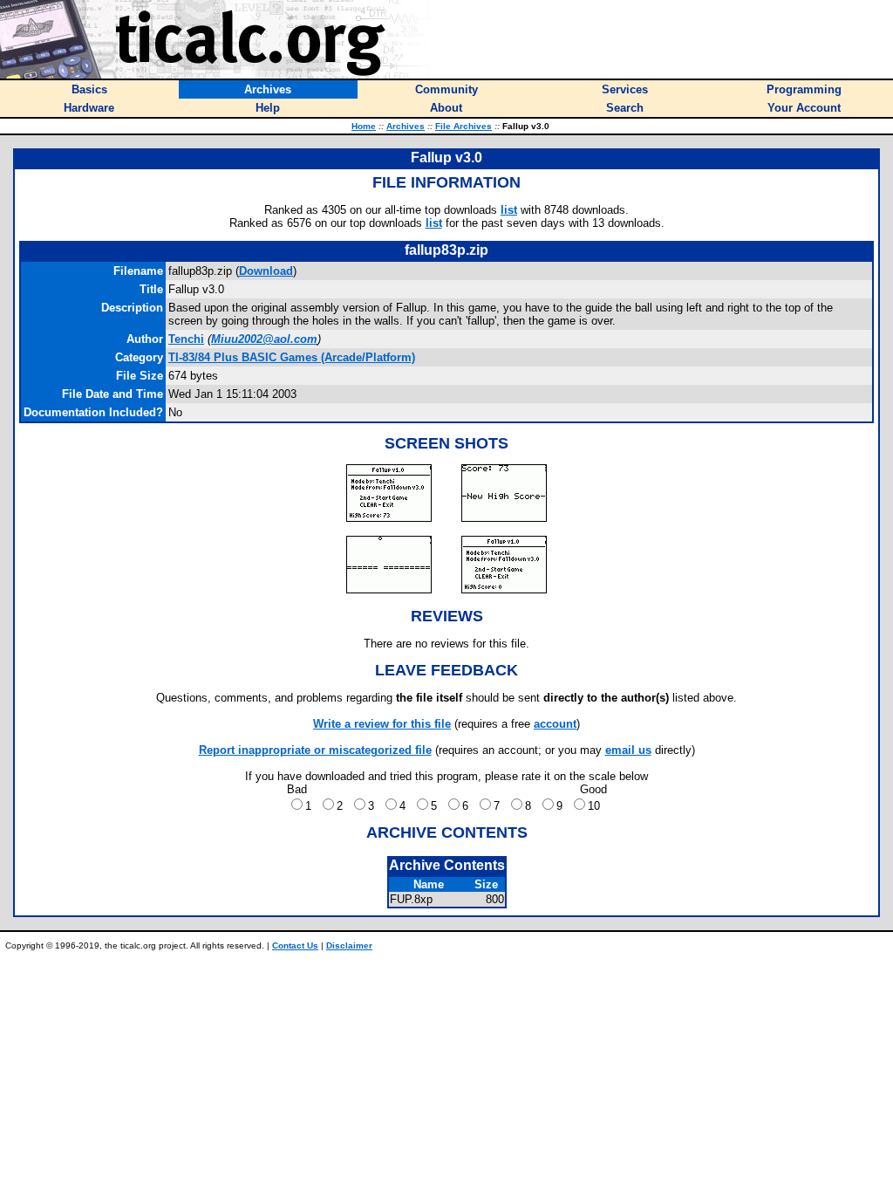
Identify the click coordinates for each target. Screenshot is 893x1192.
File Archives (463, 126)
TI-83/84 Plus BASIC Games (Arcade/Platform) (291, 357)
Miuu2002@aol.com (264, 339)
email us (628, 750)
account (555, 723)
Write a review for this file (382, 723)
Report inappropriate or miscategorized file (315, 750)
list (509, 209)
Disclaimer (349, 945)
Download (266, 270)
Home (363, 126)
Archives (405, 126)
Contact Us (295, 945)
